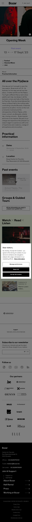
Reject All (16, 269)
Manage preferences (16, 264)
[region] (16, 261)
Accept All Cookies (16, 274)
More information (19, 259)
